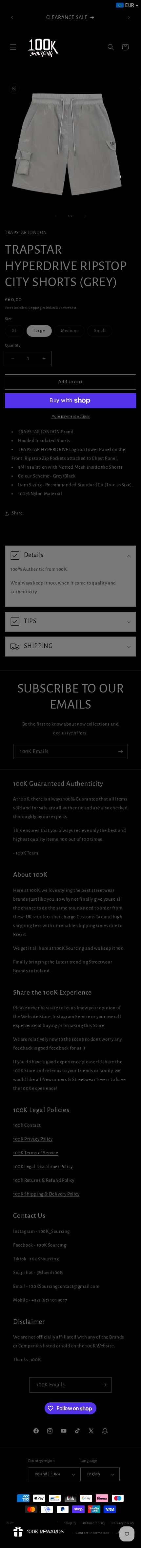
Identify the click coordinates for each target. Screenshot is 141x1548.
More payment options (70, 416)
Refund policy (94, 1523)
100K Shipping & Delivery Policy (46, 1194)
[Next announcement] (129, 17)
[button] (13, 47)
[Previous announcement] (12, 17)
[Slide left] (56, 216)
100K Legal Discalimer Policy (43, 1166)
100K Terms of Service (35, 1152)
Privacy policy (122, 1523)
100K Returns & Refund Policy (43, 1180)
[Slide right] (85, 216)
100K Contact (27, 1125)
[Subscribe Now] (120, 751)
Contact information (92, 1533)
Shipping (35, 308)
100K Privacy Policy (32, 1139)
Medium (73, 332)
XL (18, 332)
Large (39, 331)
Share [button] (17, 513)
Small (103, 332)
